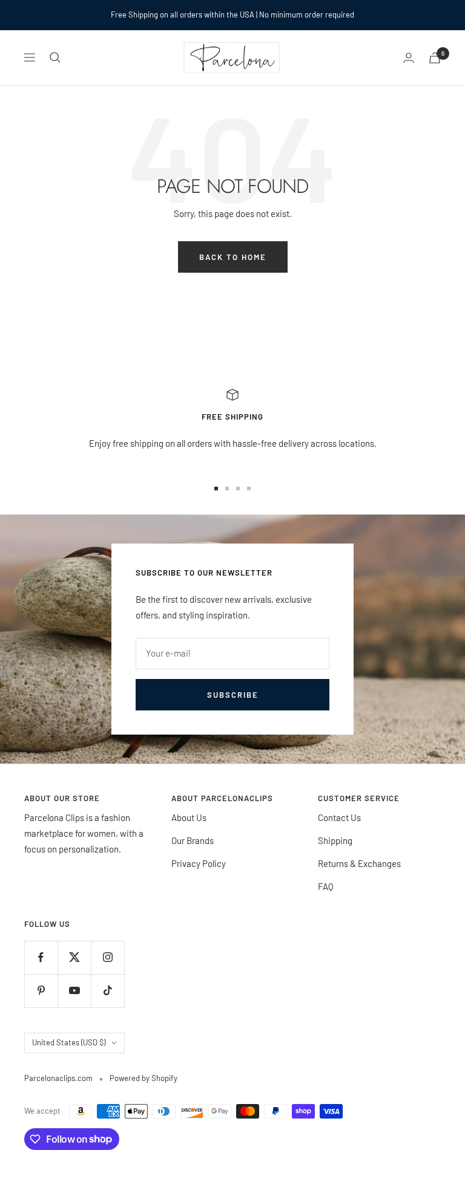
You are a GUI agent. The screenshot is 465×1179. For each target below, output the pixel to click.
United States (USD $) (68, 1042)
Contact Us (339, 817)
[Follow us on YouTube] (74, 990)
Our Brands (192, 840)
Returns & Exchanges (359, 863)
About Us (188, 817)
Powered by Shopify (143, 1078)
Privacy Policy (198, 863)
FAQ (326, 886)
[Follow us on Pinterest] (41, 990)
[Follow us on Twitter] (74, 957)
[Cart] (435, 57)
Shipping (335, 840)
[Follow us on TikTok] (107, 990)
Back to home (232, 257)
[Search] (55, 57)
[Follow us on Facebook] (41, 957)
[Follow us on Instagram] (107, 957)
